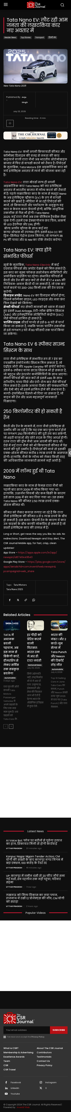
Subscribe (59, 1030)
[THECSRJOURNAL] (36, 4)
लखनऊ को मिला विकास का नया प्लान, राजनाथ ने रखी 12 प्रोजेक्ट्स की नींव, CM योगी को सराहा (35, 898)
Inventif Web (23, 1107)
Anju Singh (25, 100)
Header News (10, 37)
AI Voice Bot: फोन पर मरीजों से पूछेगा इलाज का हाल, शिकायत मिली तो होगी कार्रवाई (34, 842)
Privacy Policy (37, 1036)
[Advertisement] (35, 782)
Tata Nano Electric (37, 265)
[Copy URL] (25, 600)
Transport (39, 37)
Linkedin (15, 1088)
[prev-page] (5, 726)
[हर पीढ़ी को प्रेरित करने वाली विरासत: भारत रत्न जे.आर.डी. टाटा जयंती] (35, 625)
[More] (10, 123)
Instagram (51, 1082)
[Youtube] (6, 1094)
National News (35, 665)
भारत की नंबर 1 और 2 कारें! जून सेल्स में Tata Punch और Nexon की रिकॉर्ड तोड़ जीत (59, 650)
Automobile (10, 678)
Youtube (15, 1093)
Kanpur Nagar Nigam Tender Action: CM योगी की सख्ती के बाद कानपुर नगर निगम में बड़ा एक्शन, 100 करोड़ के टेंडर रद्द (34, 859)
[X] (17, 600)
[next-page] (11, 726)
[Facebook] (9, 600)
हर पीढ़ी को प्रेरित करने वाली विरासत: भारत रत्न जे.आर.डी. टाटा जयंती (34, 648)
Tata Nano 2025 (14, 589)
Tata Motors (20, 584)
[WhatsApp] (33, 600)
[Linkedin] (6, 1088)
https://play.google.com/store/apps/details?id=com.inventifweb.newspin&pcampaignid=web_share (34, 566)
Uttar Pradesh (14, 848)
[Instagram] (41, 1082)
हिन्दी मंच (52, 37)
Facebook (16, 1082)
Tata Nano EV (12, 182)
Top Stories (26, 37)
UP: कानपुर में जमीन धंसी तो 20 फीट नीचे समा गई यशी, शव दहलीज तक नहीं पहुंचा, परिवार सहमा (35, 879)
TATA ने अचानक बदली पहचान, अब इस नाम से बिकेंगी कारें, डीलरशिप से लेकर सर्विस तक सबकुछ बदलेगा (11, 654)
